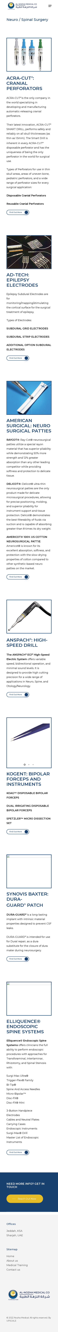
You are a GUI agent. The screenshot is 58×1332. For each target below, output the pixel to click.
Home (10, 1256)
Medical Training (17, 1265)
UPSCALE (11, 1321)
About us (12, 1260)
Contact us (13, 1269)
